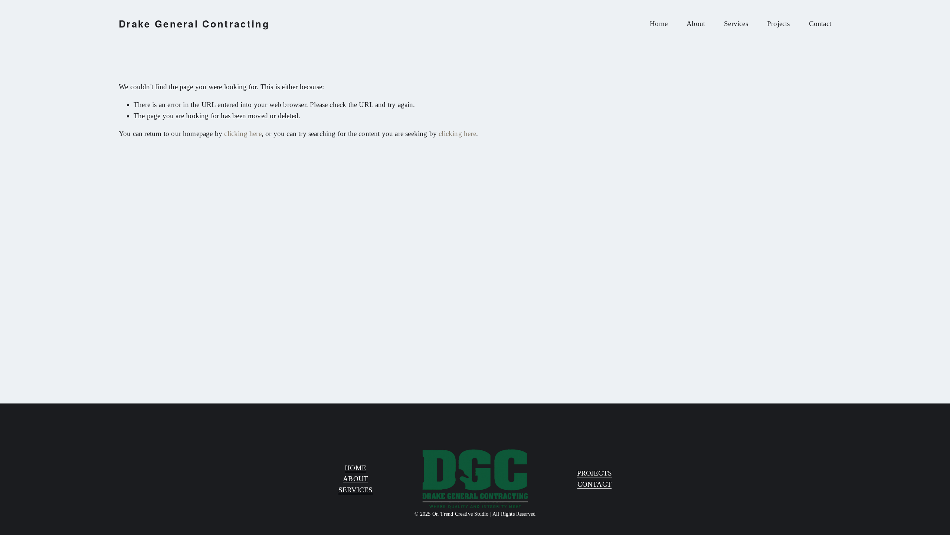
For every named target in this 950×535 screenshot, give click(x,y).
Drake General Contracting (194, 23)
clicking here (242, 133)
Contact (820, 23)
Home (659, 23)
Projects (778, 23)
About (696, 23)
